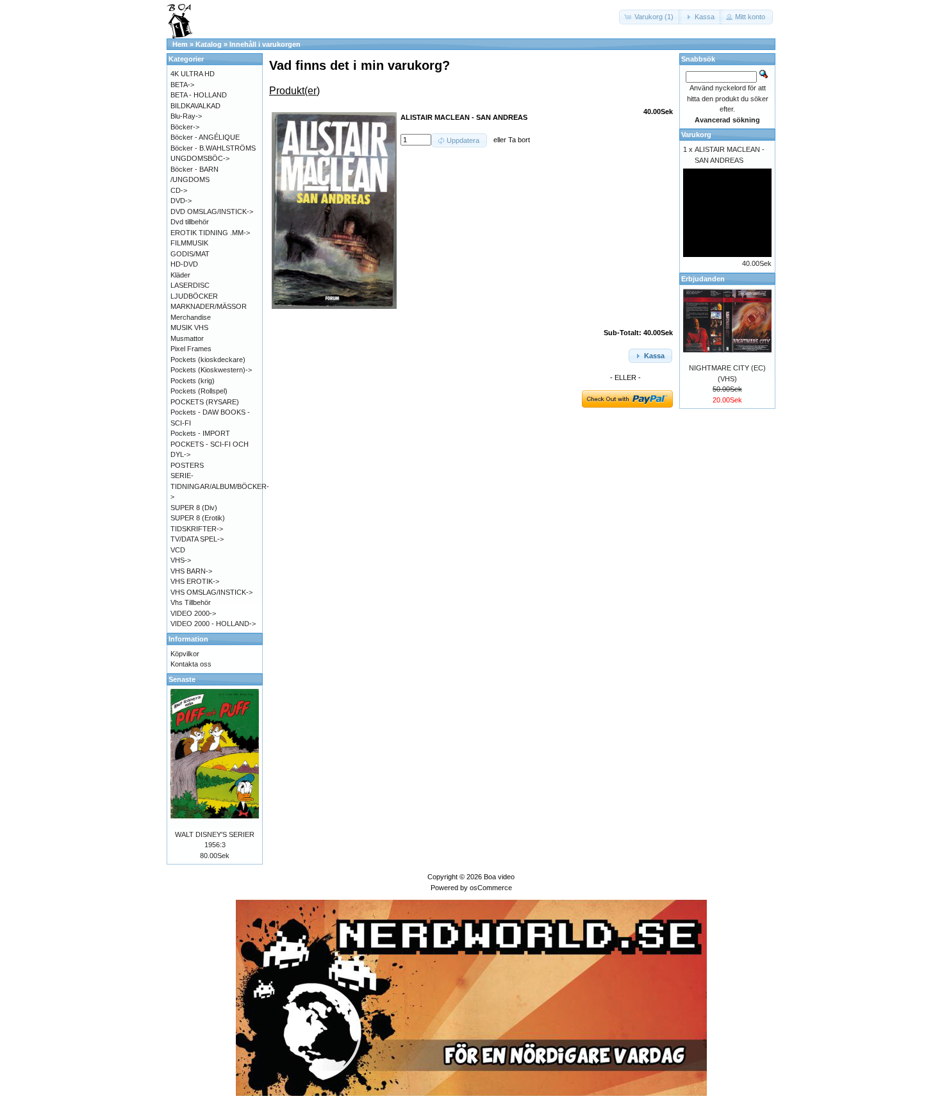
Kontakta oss (190, 664)
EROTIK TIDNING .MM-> (210, 232)
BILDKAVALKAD (195, 106)
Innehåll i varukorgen (265, 44)
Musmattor (187, 338)
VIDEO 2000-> (193, 613)
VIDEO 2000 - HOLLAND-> (213, 623)
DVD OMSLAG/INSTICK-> (211, 211)
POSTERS (187, 465)
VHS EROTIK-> (194, 581)
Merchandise (190, 317)
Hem (180, 44)
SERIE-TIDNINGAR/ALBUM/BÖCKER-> (219, 486)
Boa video (499, 877)
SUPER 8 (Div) (193, 507)
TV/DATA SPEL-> (197, 539)
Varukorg (696, 134)
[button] (650, 17)
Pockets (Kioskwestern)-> (211, 370)
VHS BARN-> (191, 571)
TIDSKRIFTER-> (196, 529)
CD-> (178, 190)
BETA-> (182, 84)
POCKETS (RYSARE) (204, 402)
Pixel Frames (190, 348)
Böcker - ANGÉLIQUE (205, 137)
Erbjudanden (703, 279)
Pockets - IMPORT (200, 433)
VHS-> (180, 560)
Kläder (180, 275)
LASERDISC (190, 285)
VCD (177, 550)
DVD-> (181, 200)
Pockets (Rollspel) (198, 391)
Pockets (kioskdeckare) (207, 359)
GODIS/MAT (190, 254)
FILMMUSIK (189, 243)
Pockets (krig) (192, 381)
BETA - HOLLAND (198, 95)
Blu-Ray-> (186, 116)
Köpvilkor (184, 654)
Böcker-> (184, 127)
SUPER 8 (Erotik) (197, 518)
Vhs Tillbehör (190, 602)
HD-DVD (184, 264)
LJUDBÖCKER (194, 296)
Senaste (182, 679)
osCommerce (491, 887)
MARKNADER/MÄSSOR (208, 306)
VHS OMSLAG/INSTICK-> (211, 592)
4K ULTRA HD (192, 74)
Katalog (208, 44)
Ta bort (519, 140)
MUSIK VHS (189, 327)
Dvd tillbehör (189, 222)
